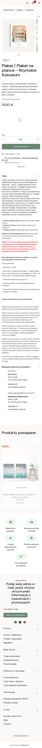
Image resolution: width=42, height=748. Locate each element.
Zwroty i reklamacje (12, 635)
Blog (5, 720)
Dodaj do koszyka (21, 146)
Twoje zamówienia (12, 656)
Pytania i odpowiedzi (13, 639)
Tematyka (30, 10)
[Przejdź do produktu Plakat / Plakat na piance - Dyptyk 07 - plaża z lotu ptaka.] (20, 467)
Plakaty (20, 10)
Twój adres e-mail (11, 609)
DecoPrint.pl (9, 10)
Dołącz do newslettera (15, 615)
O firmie (7, 724)
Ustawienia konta (11, 660)
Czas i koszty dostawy (13, 681)
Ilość (3, 135)
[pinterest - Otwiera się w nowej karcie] (24, 622)
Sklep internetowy (18, 745)
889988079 (13, 384)
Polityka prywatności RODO (16, 698)
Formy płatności (11, 677)
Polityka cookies (11, 702)
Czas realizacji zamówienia (15, 685)
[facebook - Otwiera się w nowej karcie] (15, 622)
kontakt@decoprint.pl (16, 387)
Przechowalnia (10, 664)
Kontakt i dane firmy (12, 716)
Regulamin (8, 642)
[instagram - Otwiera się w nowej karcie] (20, 622)
